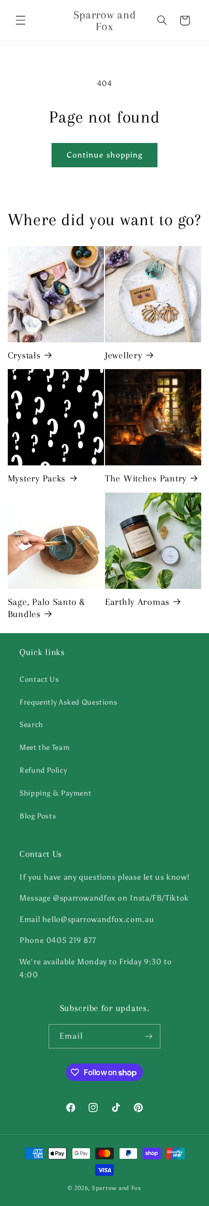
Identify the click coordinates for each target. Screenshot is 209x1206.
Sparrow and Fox (116, 1188)
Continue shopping (104, 155)
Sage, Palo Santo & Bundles (47, 608)
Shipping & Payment (55, 793)
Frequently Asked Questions (68, 702)
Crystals (24, 355)
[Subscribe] (149, 1036)
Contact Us (39, 679)
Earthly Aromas (137, 601)
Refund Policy (43, 770)
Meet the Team (44, 747)
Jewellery (123, 355)
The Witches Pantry (146, 478)
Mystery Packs (37, 478)
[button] (20, 20)
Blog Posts (37, 816)
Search (31, 724)
